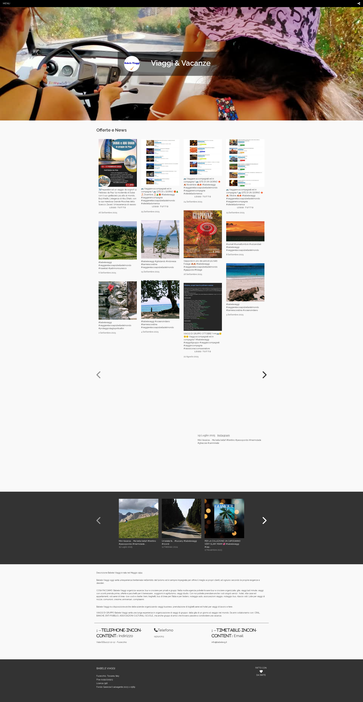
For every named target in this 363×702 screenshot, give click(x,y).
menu (6, 3)
